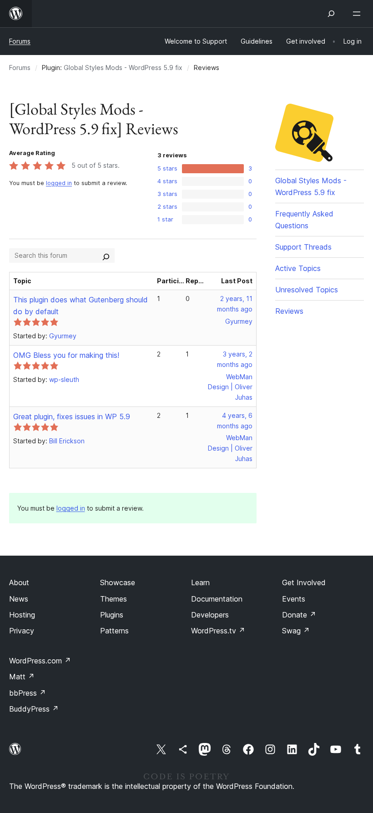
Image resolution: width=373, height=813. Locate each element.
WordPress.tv (218, 630)
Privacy (21, 630)
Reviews (289, 311)
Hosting (22, 614)
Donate (299, 614)
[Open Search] (331, 13)
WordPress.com (40, 660)
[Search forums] (106, 255)
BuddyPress (34, 708)
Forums (19, 41)
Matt (22, 676)
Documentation (216, 598)
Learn (200, 582)
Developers (210, 614)
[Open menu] (358, 13)
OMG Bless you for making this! (66, 355)
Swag (296, 630)
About (19, 582)
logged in (59, 183)
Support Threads (303, 246)
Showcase (117, 582)
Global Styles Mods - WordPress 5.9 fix (123, 67)
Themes (113, 598)
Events (293, 598)
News (18, 598)
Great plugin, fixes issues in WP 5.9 (71, 416)
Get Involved (304, 582)
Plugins (111, 614)
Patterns (114, 630)
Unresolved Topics (306, 289)
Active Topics (298, 268)
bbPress (27, 693)
